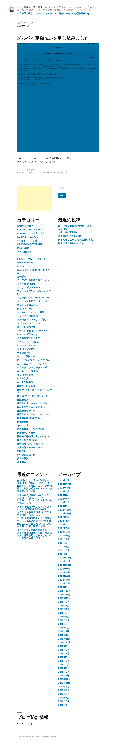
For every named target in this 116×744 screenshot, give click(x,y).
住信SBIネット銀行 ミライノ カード (34, 391)
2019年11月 (64, 594)
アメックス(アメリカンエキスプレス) (34, 292)
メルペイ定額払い (39, 172)
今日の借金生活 (25, 13)
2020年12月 (64, 557)
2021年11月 (64, 535)
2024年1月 (64, 491)
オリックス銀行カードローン (32, 301)
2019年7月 (63, 609)
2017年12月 (64, 679)
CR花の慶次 (23, 248)
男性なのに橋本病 (26, 454)
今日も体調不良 (25, 382)
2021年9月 (64, 539)
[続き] (88, 14)
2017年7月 (63, 697)
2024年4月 (64, 487)
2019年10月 (64, 598)
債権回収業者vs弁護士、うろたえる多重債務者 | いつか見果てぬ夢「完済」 (34, 512)
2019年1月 (63, 631)
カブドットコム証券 (27, 304)
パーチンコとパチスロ (45, 13)
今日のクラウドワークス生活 (32, 367)
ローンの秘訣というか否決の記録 (34, 360)
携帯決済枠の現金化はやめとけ (33, 436)
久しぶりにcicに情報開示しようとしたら (75, 227)
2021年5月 (64, 550)
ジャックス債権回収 (27, 315)
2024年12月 (64, 484)
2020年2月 (64, 583)
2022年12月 (64, 509)
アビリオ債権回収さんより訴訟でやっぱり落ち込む (34, 519)
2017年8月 (63, 694)
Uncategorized (25, 262)
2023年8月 (64, 495)
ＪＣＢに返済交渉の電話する (32, 530)
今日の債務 (22, 378)
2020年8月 (64, 572)
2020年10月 (64, 565)
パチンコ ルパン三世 (28, 341)
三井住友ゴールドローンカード (33, 363)
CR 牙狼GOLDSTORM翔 (29, 244)
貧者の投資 (22, 458)
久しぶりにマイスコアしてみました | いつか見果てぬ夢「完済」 (34, 500)
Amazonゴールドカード (29, 229)
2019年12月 (64, 591)
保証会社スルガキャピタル (31, 407)
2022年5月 (64, 528)
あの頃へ (21, 276)
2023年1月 (64, 506)
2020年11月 (64, 561)
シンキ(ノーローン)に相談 (30, 312)
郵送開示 (49, 172)
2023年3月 (64, 502)
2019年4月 (64, 620)
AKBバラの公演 (25, 225)
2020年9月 (64, 568)
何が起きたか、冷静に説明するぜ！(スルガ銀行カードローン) (33, 481)
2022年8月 (64, 521)
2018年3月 (64, 668)
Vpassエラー (24, 266)
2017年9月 (63, 690)
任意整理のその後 (26, 385)
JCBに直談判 (24, 251)
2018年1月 (63, 675)
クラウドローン (25, 308)
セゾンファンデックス (29, 323)
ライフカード (24, 352)
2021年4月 (64, 554)
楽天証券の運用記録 (27, 440)
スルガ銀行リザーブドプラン (32, 319)
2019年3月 (64, 624)
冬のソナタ (23, 425)
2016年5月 (64, 701)
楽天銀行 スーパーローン (30, 443)
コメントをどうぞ (62, 172)
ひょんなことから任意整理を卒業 (75, 239)
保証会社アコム (25, 399)
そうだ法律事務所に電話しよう (33, 280)
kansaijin (22, 170)
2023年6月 (64, 498)
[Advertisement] (34, 198)
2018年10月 (64, 642)
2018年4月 (64, 664)
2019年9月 (64, 602)
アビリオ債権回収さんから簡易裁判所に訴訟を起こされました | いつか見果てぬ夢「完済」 (34, 535)
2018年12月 (64, 635)
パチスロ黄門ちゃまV (28, 338)
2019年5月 (64, 616)
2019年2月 (64, 627)
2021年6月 (64, 546)
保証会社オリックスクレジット (33, 403)
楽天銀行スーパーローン (29, 447)
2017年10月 (64, 686)
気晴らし (21, 451)
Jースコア (22, 255)
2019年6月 (64, 613)
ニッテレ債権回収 (26, 327)
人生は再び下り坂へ (68, 232)
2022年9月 (64, 517)
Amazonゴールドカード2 (30, 233)
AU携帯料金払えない (28, 236)
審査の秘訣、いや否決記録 (72, 13)
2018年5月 (64, 660)
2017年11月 (64, 683)
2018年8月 (64, 649)
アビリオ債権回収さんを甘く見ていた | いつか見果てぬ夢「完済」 (34, 524)
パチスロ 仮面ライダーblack (32, 330)
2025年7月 (64, 480)
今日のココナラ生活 (27, 371)
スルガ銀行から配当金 (69, 235)
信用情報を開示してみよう (31, 418)
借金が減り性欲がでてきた (72, 243)
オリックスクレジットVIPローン (34, 297)
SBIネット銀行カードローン (31, 259)
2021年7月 (63, 543)
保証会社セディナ (26, 410)
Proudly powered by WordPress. (46, 737)
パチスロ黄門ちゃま (27, 334)
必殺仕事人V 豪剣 (26, 432)
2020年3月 (64, 579)
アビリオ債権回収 (26, 283)
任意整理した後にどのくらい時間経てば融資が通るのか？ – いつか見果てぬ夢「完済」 (34, 488)
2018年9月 (64, 646)
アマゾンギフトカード (29, 287)
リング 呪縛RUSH (26, 356)
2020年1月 (64, 587)
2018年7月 (63, 653)
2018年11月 (64, 638)
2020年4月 (64, 576)
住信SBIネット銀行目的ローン (32, 395)
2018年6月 (64, 657)
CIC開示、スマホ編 (25, 172)
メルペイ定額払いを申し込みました (53, 38)
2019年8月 (64, 605)
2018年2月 (64, 672)
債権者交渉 (22, 421)
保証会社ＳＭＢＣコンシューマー (34, 414)
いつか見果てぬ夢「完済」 (30, 7)
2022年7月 (64, 524)
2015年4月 (64, 705)
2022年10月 (64, 513)
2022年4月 (64, 532)
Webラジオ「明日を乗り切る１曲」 (33, 271)
